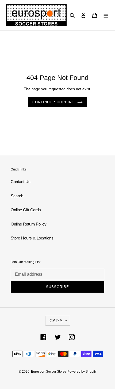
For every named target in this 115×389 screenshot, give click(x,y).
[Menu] (106, 15)
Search (17, 196)
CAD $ (55, 320)
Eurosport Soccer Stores (48, 371)
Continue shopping (53, 102)
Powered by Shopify (82, 371)
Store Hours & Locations (32, 238)
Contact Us (20, 181)
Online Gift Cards (26, 210)
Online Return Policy (29, 224)
